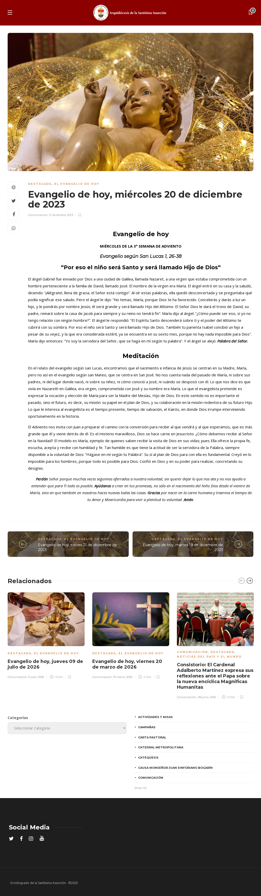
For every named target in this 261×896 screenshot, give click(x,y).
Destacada (40, 184)
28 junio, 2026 (207, 697)
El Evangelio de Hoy (76, 184)
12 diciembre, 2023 (61, 215)
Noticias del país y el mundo (209, 656)
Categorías (18, 717)
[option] (46, 635)
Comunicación (38, 215)
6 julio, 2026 (36, 677)
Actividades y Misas (155, 717)
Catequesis (148, 757)
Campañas (146, 727)
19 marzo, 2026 (122, 677)
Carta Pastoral (152, 737)
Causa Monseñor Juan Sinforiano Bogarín (175, 768)
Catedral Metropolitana (160, 747)
